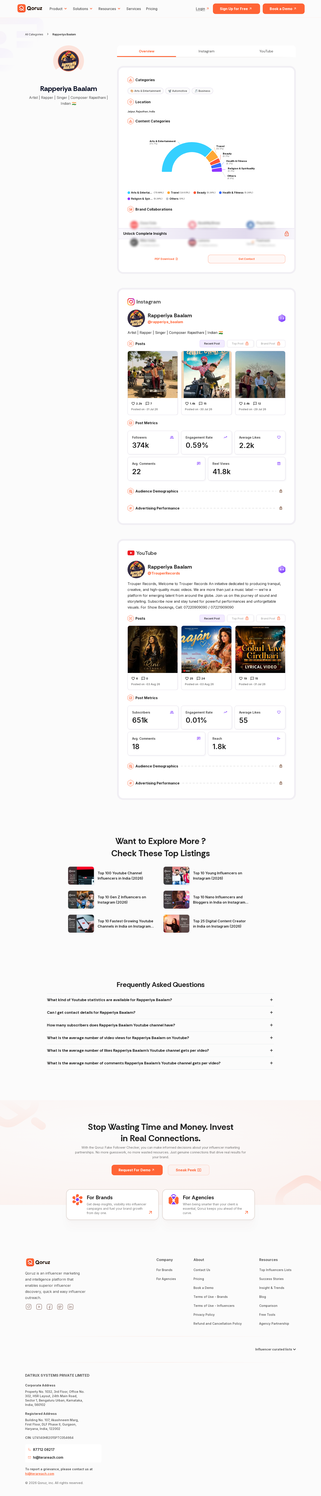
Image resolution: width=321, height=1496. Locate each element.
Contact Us (201, 1270)
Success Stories (271, 1279)
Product (56, 9)
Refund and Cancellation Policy (217, 1323)
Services (133, 9)
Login (200, 9)
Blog (262, 1297)
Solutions (80, 9)
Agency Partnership (274, 1323)
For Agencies (166, 1279)
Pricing (151, 9)
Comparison (268, 1305)
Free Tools (267, 1314)
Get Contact (246, 259)
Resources (107, 9)
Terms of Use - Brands (210, 1297)
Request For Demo (134, 1170)
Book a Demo (281, 9)
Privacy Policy (204, 1314)
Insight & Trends (271, 1288)
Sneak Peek (186, 1170)
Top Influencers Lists (275, 1270)
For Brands (164, 1270)
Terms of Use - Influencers (214, 1305)
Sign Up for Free (234, 9)
